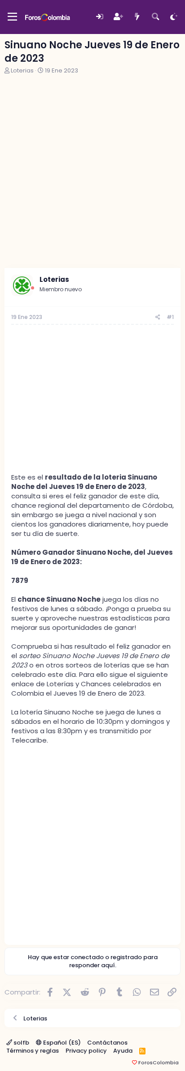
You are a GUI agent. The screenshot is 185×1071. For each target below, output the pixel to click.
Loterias (22, 70)
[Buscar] (155, 17)
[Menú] (12, 17)
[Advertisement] (92, 171)
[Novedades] (137, 17)
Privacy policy (86, 1050)
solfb (20, 1042)
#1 (170, 317)
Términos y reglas (32, 1050)
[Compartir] (157, 317)
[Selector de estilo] (174, 17)
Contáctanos (107, 1042)
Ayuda (122, 1050)
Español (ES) (61, 1042)
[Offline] (32, 288)
